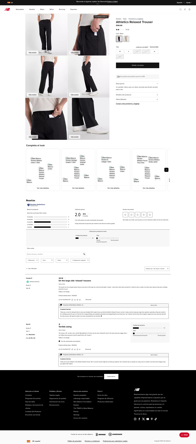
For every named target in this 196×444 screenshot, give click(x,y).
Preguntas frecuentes (33, 398)
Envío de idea (102, 395)
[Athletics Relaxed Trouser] (46, 35)
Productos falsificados (105, 402)
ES (36, 441)
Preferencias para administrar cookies (115, 441)
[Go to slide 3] (99, 4)
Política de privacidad (74, 441)
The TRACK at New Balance (83, 408)
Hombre (118, 19)
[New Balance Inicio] (8, 9)
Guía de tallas (154, 47)
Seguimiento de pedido (57, 398)
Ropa (125, 19)
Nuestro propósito (80, 395)
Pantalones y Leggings (136, 19)
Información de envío (57, 402)
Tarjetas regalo (54, 395)
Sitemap (76, 415)
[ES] (8, 2)
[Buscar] (180, 9)
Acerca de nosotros (80, 418)
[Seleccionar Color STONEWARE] (126, 39)
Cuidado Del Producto (33, 412)
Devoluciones (54, 405)
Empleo (76, 405)
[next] (166, 170)
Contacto (28, 395)
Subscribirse (111, 376)
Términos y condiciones (92, 441)
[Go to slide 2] (98, 4)
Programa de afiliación (105, 398)
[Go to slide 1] (96, 4)
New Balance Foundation (82, 402)
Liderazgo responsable (82, 398)
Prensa (76, 412)
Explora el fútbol (112, 1)
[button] (185, 9)
